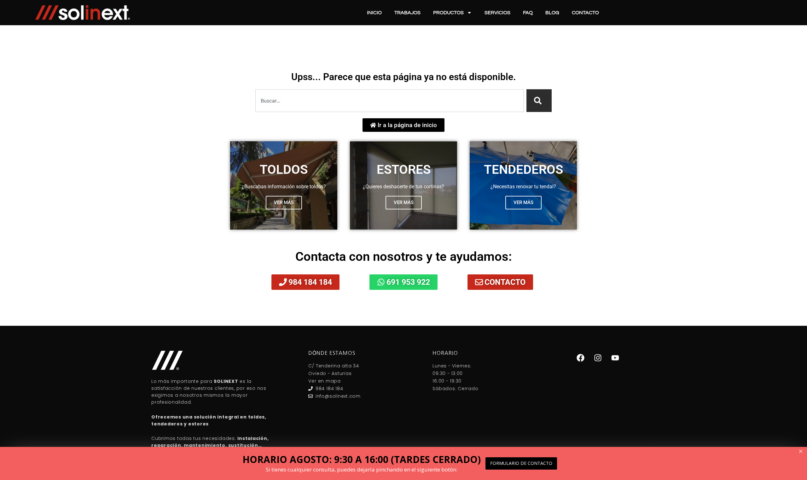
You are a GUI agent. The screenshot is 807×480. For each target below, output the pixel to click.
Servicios (497, 12)
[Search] (539, 100)
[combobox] (389, 100)
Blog (552, 12)
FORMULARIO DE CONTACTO (521, 463)
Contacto (585, 12)
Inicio (374, 12)
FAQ (528, 12)
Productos (448, 12)
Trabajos (407, 12)
